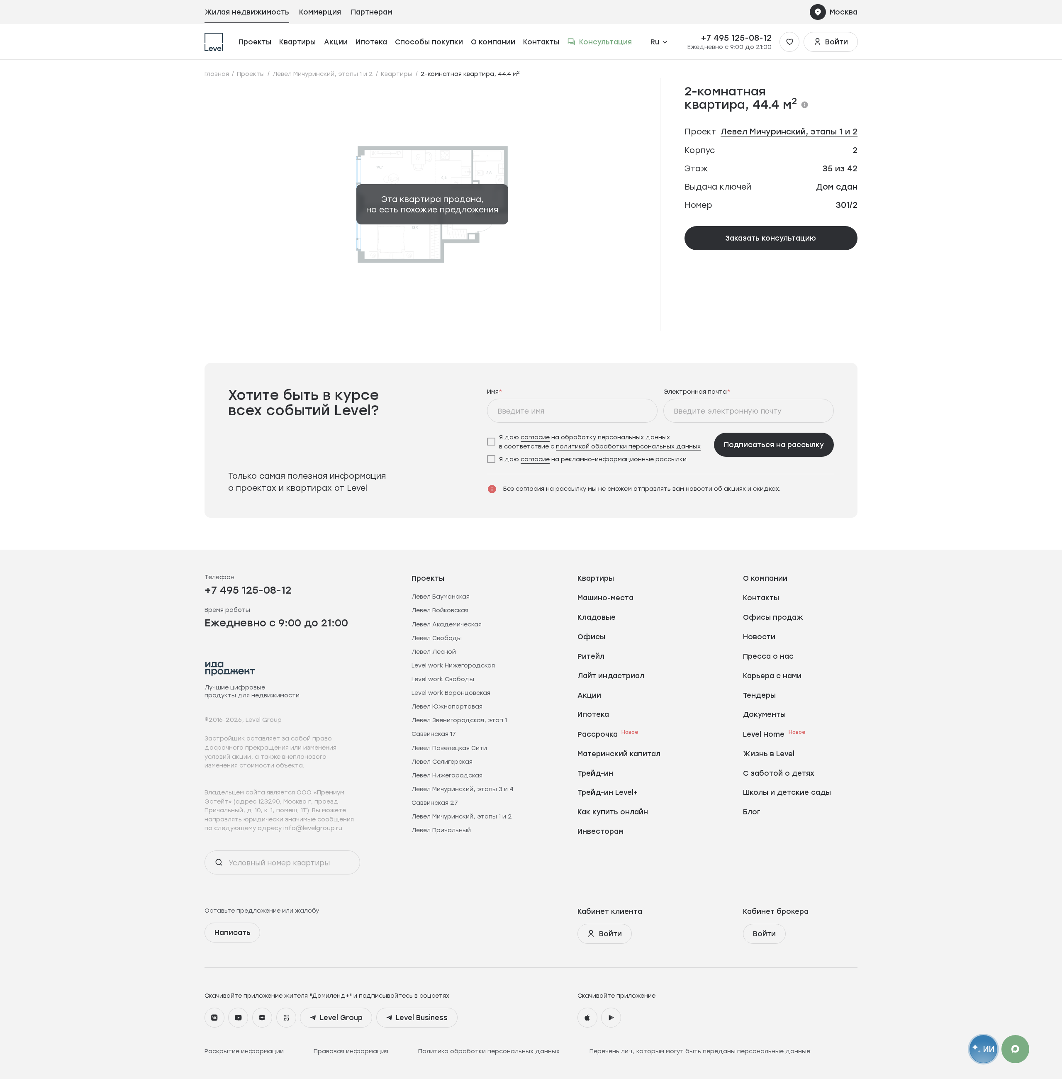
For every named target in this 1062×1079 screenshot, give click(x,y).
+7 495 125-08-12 (736, 38)
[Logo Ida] (230, 668)
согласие (535, 437)
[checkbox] (597, 442)
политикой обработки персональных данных (628, 446)
